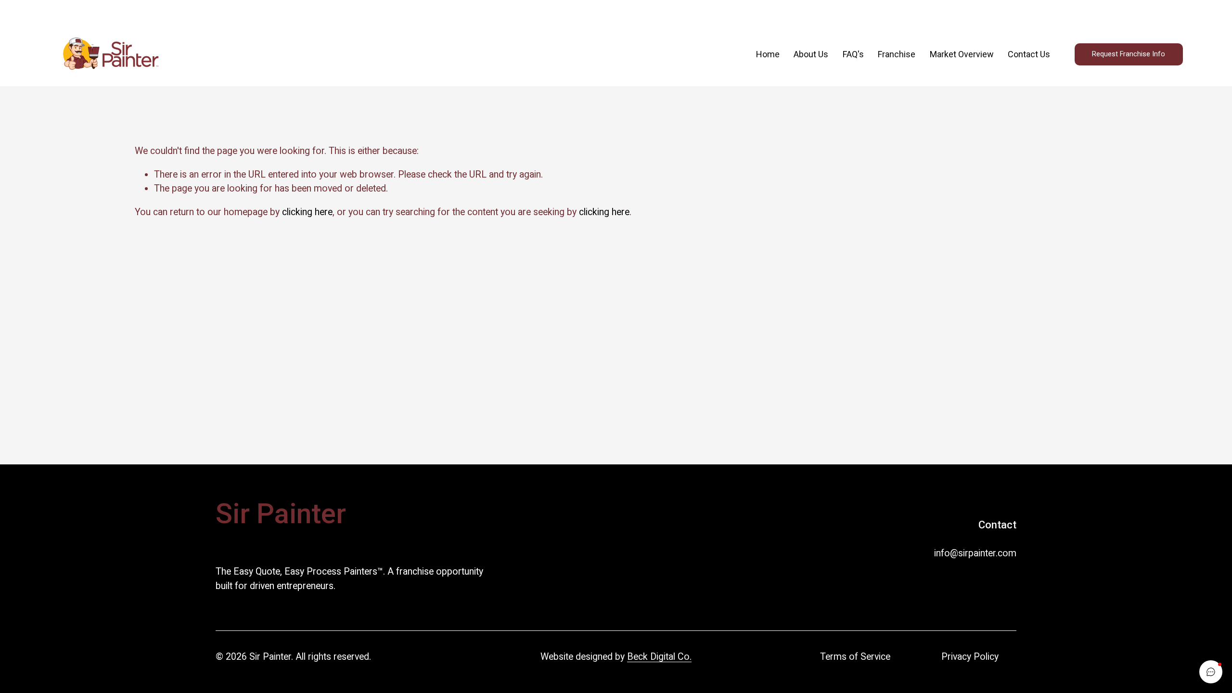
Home (768, 54)
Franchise (896, 54)
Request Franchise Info (1128, 54)
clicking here (307, 212)
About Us (811, 54)
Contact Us (1029, 54)
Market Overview (962, 54)
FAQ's (853, 54)
